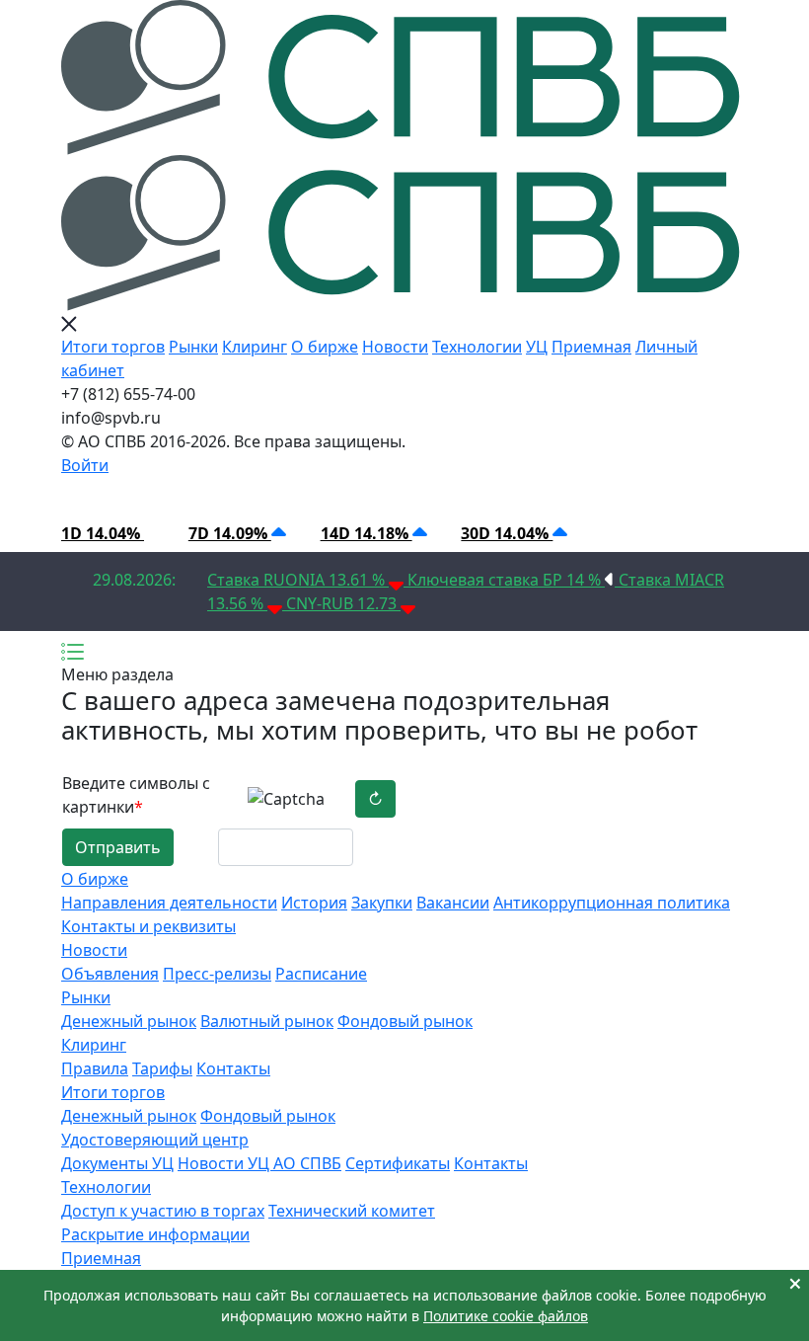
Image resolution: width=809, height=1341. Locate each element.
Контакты (233, 1068)
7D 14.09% (229, 533)
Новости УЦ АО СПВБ (259, 1163)
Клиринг (254, 346)
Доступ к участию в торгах (162, 1211)
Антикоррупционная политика (611, 902)
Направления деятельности (169, 902)
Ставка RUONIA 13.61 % (298, 580)
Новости (395, 346)
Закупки (381, 902)
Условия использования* (410, 496)
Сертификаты (397, 1163)
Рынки (193, 346)
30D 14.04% (506, 533)
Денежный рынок (128, 1021)
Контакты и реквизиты (148, 926)
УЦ (537, 346)
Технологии (477, 346)
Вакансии (452, 902)
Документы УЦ (117, 1163)
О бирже (324, 346)
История (314, 902)
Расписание (321, 974)
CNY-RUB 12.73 (343, 603)
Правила (94, 1068)
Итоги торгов (113, 346)
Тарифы (162, 1068)
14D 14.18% (366, 533)
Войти (85, 465)
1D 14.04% (102, 533)
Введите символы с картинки (136, 795)
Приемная (591, 346)
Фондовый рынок (405, 1021)
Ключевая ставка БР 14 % (506, 580)
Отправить (118, 847)
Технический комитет (351, 1211)
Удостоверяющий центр (155, 1139)
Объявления (110, 974)
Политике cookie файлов (505, 1315)
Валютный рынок (266, 1021)
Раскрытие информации (155, 1234)
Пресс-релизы (217, 974)
